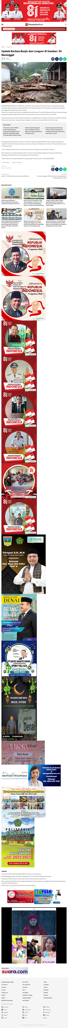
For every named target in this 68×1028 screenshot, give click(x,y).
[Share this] (53, 59)
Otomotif (4, 984)
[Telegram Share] (61, 59)
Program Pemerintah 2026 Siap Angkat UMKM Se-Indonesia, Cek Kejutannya (21, 874)
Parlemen (25, 992)
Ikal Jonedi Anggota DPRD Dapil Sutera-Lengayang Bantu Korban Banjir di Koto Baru (52, 176)
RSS (46, 1018)
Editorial (25, 982)
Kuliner (25, 987)
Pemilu (3, 998)
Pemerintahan (27, 998)
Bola (24, 990)
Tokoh (3, 990)
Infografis (26, 1000)
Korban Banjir (5, 162)
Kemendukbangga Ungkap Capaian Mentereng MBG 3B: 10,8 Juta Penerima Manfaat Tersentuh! (26, 876)
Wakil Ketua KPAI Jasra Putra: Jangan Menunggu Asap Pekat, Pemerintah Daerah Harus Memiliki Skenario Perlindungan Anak (34, 223)
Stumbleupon (27, 1010)
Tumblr (5, 1010)
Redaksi (46, 995)
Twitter (26, 1007)
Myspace (5, 1015)
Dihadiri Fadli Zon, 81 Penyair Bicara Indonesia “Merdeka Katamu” (18, 885)
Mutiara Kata (26, 984)
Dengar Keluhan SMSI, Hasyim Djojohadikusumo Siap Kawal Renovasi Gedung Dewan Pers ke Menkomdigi (55, 203)
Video (45, 982)
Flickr (25, 1018)
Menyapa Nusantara (7, 1000)
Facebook (5, 1007)
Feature (3, 987)
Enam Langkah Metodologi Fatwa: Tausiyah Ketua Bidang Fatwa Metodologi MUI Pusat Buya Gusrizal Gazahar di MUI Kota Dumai (11, 224)
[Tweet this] (57, 59)
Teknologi (4, 992)
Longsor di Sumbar (17, 162)
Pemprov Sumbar (27, 995)
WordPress (47, 1010)
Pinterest (47, 1007)
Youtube (47, 1015)
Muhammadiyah (48, 998)
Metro (46, 987)
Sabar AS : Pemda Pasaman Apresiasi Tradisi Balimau (15, 175)
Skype (25, 1015)
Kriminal (46, 990)
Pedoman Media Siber (7, 982)
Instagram (5, 1012)
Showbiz (46, 984)
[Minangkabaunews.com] (34, 24)
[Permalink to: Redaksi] (3, 59)
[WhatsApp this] (65, 59)
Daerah (46, 992)
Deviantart (47, 1012)
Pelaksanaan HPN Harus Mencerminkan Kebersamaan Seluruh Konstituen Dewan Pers (10, 202)
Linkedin (26, 1012)
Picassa (5, 1018)
